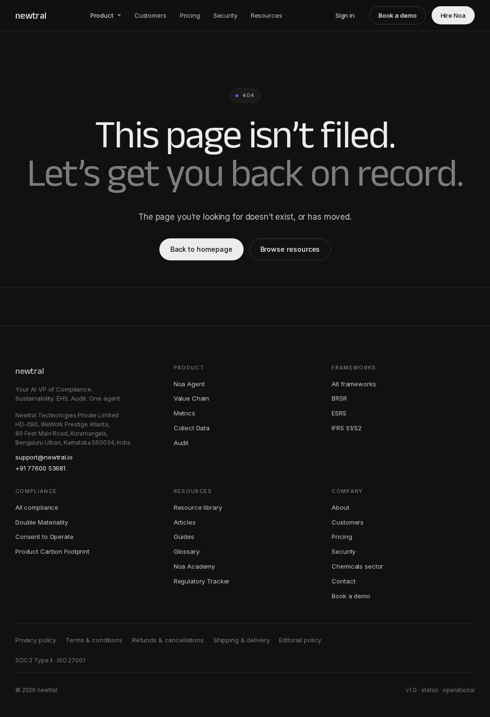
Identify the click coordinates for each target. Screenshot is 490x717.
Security (225, 15)
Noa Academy (194, 566)
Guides (184, 536)
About (340, 507)
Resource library (198, 507)
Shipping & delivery (241, 640)
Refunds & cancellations (168, 640)
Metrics (184, 413)
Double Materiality (41, 522)
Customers (150, 15)
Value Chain (192, 398)
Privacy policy (35, 640)
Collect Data (192, 428)
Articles (185, 522)
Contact (343, 581)
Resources (266, 15)
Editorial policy (300, 640)
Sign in (345, 15)
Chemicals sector (357, 566)
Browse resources (290, 249)
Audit (181, 443)
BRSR (339, 398)
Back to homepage (201, 249)
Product (101, 15)
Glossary (187, 551)
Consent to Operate (44, 536)
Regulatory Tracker (202, 581)
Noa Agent (189, 384)
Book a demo (397, 15)
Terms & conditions (94, 640)
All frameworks (354, 384)
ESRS (339, 413)
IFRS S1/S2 (347, 428)
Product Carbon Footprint (52, 551)
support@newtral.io (44, 457)
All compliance (36, 507)
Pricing (190, 15)
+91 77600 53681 (40, 468)
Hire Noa (453, 15)
